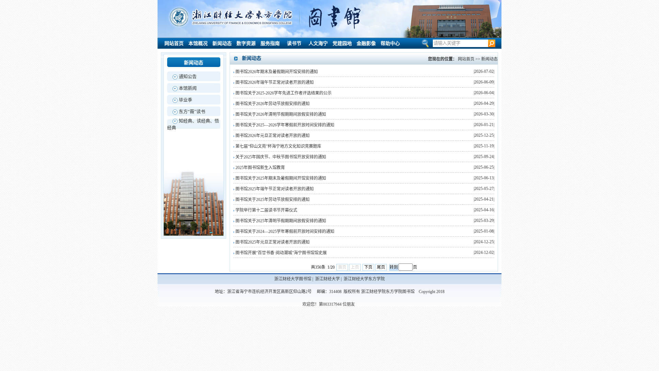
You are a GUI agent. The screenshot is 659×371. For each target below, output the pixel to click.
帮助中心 (390, 43)
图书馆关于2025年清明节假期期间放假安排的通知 (280, 220)
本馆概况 (198, 43)
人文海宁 (318, 43)
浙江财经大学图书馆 (292, 279)
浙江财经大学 (327, 279)
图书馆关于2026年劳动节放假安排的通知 (272, 103)
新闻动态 (222, 43)
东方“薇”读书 (192, 111)
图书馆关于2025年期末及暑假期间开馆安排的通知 (280, 178)
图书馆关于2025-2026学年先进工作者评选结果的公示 (283, 93)
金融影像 (366, 43)
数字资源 (246, 43)
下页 (368, 267)
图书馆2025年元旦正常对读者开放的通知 (272, 242)
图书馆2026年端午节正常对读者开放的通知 (274, 82)
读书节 (294, 43)
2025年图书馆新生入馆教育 (260, 167)
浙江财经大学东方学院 (364, 279)
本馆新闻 (188, 88)
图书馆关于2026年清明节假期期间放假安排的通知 (280, 114)
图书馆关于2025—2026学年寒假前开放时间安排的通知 (284, 125)
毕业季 (185, 99)
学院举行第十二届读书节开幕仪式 (266, 210)
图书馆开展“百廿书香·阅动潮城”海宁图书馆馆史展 (281, 252)
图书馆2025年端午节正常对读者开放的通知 (274, 189)
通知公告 (188, 76)
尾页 (381, 267)
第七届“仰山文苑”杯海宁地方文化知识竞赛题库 (278, 146)
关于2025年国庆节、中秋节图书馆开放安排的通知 (280, 157)
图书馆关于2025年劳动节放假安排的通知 (272, 199)
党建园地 (342, 43)
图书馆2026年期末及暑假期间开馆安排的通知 (276, 71)
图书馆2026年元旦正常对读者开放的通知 (272, 135)
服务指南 (270, 43)
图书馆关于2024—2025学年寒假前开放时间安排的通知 (284, 231)
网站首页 (174, 43)
